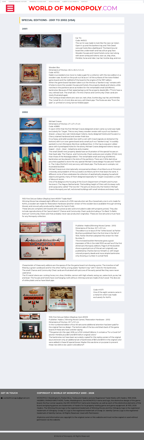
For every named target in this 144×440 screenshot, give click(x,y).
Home (4, 1)
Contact (84, 1)
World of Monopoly (64, 436)
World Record (54, 1)
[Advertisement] (72, 365)
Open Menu (10, 8)
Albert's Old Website (70, 1)
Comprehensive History (18, 1)
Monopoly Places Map (38, 1)
